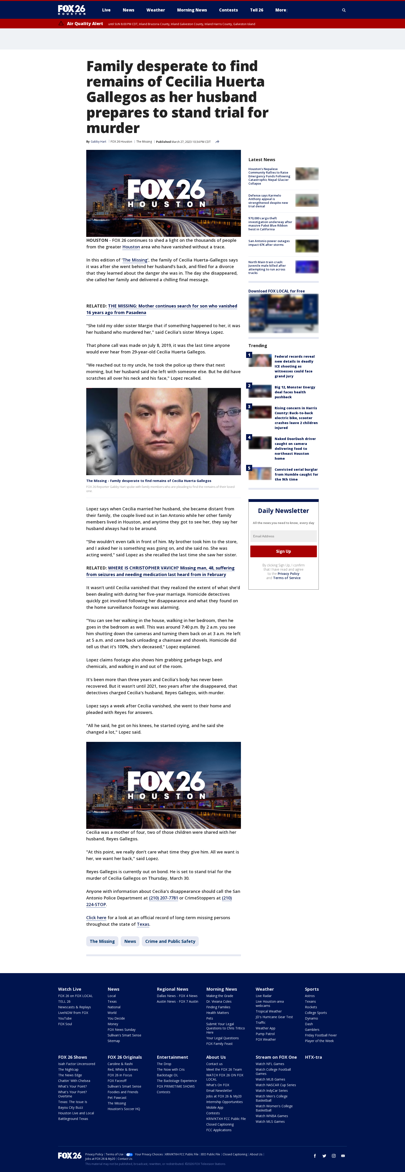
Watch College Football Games (273, 1071)
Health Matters (217, 1012)
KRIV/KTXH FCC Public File (226, 1118)
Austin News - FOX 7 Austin (177, 1001)
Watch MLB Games (270, 1079)
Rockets (311, 1007)
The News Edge (70, 1075)
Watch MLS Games (270, 1121)
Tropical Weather (269, 1011)
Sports (312, 989)
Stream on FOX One (276, 1057)
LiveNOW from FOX (73, 1012)
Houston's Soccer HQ (124, 1109)
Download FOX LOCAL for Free (276, 291)
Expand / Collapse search (344, 10)
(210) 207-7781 (163, 898)
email (343, 1156)
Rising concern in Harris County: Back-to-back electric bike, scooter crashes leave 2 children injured (296, 418)
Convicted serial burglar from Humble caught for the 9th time (296, 474)
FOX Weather (266, 1039)
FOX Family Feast (219, 1043)
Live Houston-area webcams (270, 1003)
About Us (216, 1057)
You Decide (116, 1018)
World (112, 1012)
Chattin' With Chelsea (74, 1080)
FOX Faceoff (117, 1080)
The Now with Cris (171, 1069)
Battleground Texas (73, 1118)
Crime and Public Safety (170, 941)
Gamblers (312, 1029)
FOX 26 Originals (125, 1057)
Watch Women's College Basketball (274, 1108)
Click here (96, 917)
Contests (163, 1092)
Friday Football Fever (321, 1035)
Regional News (172, 989)
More (280, 10)
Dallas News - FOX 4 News (177, 996)
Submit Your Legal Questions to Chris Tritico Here (225, 1028)
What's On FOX (217, 1085)
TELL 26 (64, 1001)
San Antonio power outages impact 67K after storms (269, 243)
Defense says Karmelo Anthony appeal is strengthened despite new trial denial (268, 201)
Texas (143, 924)
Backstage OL (167, 1075)
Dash (309, 1024)
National (114, 1007)
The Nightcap (68, 1069)
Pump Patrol (265, 1034)
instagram (334, 1156)
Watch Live (69, 989)
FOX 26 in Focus (120, 1075)
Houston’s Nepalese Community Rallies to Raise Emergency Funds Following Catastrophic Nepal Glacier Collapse (269, 176)
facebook (315, 1156)
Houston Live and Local (76, 1113)
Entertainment (172, 1057)
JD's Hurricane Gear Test (274, 1017)
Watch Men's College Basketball (272, 1098)
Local (112, 996)
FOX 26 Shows (72, 1057)
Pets (209, 1018)
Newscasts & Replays (74, 1007)
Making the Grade (219, 996)
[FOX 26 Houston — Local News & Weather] (73, 10)
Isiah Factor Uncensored (76, 1064)
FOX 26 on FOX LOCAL (75, 996)
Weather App (265, 1028)
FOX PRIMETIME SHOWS (176, 1086)
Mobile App (214, 1107)
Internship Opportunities (224, 1102)
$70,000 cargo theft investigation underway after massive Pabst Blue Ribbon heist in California (270, 223)
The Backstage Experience (177, 1080)
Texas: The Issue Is (72, 1102)
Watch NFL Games (270, 1064)
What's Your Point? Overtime (72, 1094)
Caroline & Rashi (120, 1064)
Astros (310, 996)
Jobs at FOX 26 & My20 (224, 1096)
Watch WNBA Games (272, 1116)
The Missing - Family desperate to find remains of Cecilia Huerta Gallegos (148, 480)
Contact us (214, 1064)
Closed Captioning (220, 1124)
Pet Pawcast (117, 1097)
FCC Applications (219, 1130)
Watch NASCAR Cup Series (276, 1085)
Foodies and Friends (123, 1092)
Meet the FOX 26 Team (224, 1069)
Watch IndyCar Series (272, 1090)
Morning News (221, 989)
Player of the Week (319, 1041)
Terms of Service (286, 578)
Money (113, 1024)
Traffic (261, 1022)
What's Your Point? (72, 1086)
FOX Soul (65, 1024)
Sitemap (114, 1041)
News (130, 941)
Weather (265, 989)
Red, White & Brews (123, 1069)
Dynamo (311, 1018)
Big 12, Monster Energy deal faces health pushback (295, 392)
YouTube (65, 1018)
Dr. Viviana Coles (219, 1001)
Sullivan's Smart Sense (124, 1035)
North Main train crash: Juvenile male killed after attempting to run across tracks (267, 267)
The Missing (144, 142)
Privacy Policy (289, 573)
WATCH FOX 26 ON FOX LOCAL (224, 1077)
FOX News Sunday (121, 1029)
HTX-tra (313, 1057)
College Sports (316, 1012)
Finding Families (218, 1007)
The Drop (164, 1064)
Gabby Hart (98, 142)
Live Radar (264, 996)
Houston (131, 247)
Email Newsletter (219, 1090)
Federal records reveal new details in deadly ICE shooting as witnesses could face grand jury (295, 366)
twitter (324, 1156)
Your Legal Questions (222, 1038)
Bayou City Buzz (70, 1107)
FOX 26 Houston (121, 142)
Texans (310, 1001)
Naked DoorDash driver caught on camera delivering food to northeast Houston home (295, 448)
